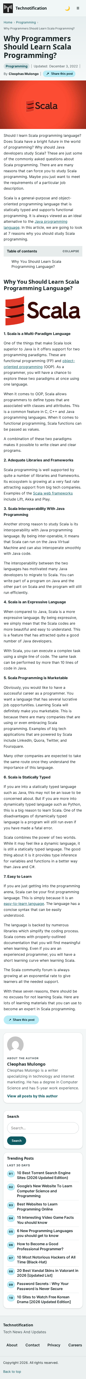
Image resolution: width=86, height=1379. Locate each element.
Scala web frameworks (53, 493)
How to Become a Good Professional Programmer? (40, 1246)
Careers (75, 1345)
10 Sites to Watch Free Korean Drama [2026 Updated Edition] (44, 1299)
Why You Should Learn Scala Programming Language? (36, 264)
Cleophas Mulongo (24, 74)
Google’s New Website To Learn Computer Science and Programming (44, 1191)
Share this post (59, 74)
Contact (32, 1345)
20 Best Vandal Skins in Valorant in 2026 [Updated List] (47, 1273)
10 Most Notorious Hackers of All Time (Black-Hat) (46, 1260)
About (11, 1345)
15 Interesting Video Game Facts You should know (45, 1220)
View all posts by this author (32, 1096)
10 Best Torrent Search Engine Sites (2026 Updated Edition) (43, 1175)
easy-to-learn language (24, 903)
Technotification (31, 8)
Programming (17, 66)
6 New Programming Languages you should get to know (45, 1233)
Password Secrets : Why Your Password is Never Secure (43, 1286)
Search (17, 1140)
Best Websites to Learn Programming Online (37, 1206)
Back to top (12, 1371)
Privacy (53, 1345)
